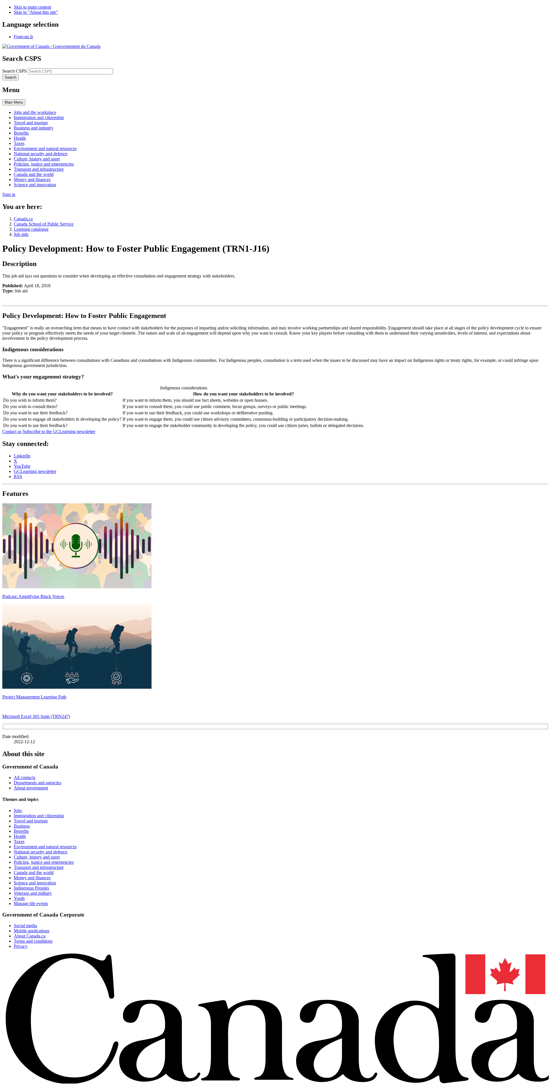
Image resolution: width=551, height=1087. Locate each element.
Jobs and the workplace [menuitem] (35, 112)
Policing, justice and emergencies (44, 862)
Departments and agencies (37, 782)
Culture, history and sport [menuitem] (37, 158)
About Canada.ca (29, 935)
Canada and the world (34, 872)
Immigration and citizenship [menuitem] (39, 117)
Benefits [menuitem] (21, 133)
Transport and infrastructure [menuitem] (39, 169)
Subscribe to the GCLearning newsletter (59, 431)
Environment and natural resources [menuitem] (45, 148)
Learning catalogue (31, 229)
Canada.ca (23, 218)
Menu (14, 102)
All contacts (24, 777)
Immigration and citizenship (39, 815)
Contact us (12, 431)
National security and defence (40, 851)
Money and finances (32, 877)
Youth (19, 898)
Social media (25, 925)
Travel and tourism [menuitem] (31, 122)
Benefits (21, 831)
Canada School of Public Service (43, 224)
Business (22, 826)
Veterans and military (33, 893)
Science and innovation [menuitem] (35, 184)
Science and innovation (35, 882)
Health (20, 836)
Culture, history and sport (37, 857)
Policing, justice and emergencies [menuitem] (44, 164)
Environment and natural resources (45, 846)
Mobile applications (31, 930)
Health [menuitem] (20, 138)
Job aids (21, 234)
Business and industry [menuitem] (33, 127)
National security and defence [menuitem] (40, 153)
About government (31, 787)
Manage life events (31, 903)
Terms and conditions (33, 941)
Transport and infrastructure (39, 867)
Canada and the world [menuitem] (34, 174)
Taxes (19, 841)
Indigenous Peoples (31, 888)
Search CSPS (14, 71)
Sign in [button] (8, 194)
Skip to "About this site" (36, 12)
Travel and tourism (31, 820)
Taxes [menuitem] (19, 143)
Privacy (21, 946)
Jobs (18, 810)
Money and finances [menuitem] (32, 179)
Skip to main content (32, 7)
